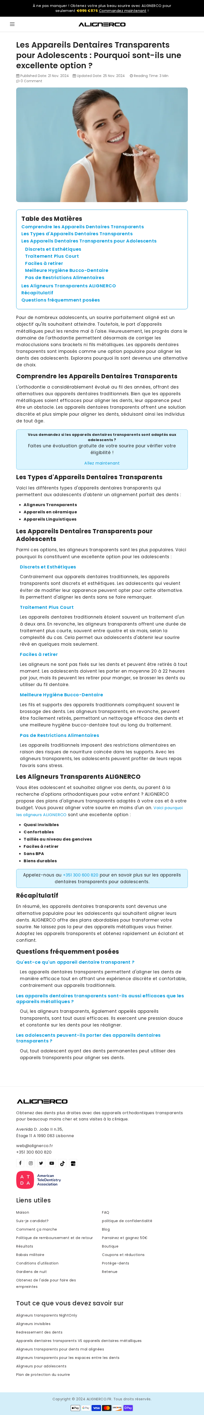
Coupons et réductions (123, 1254)
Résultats (24, 1246)
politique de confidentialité (127, 1220)
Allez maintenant (102, 463)
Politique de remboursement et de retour (54, 1237)
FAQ (105, 1212)
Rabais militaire (30, 1254)
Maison (22, 1212)
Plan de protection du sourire (43, 1374)
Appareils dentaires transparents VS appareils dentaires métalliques (79, 1340)
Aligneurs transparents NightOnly (46, 1315)
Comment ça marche (36, 1229)
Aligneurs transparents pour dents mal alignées (60, 1349)
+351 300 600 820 (80, 875)
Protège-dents (115, 1263)
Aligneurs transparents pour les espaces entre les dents (68, 1357)
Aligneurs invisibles (33, 1323)
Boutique (110, 1246)
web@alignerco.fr (34, 1146)
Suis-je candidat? (32, 1220)
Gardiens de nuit (31, 1271)
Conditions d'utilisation (37, 1263)
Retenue (110, 1271)
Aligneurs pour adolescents (41, 1366)
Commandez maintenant (123, 10)
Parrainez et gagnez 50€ (125, 1237)
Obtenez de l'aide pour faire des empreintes (46, 1283)
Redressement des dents (39, 1332)
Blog (106, 1229)
